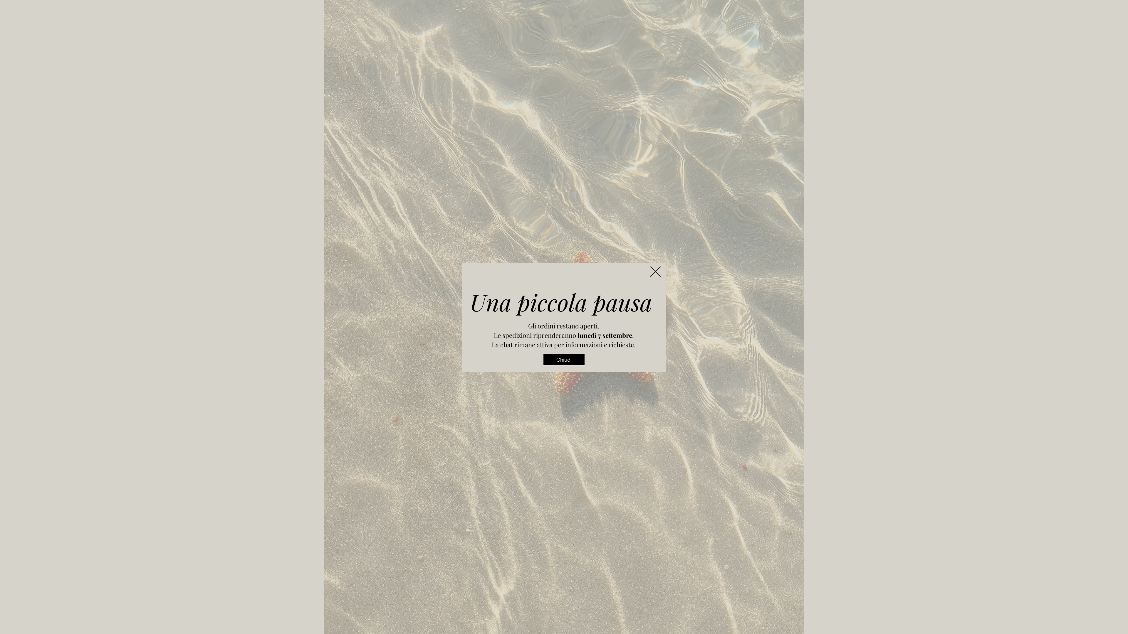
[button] (655, 272)
